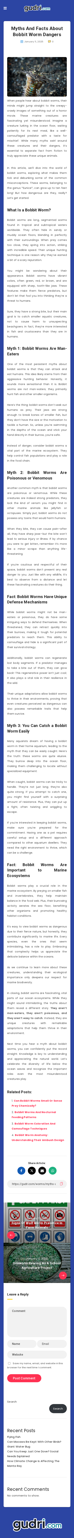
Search (12, 1402)
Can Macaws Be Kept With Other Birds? (34, 1442)
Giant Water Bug (18, 1446)
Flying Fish (13, 1437)
